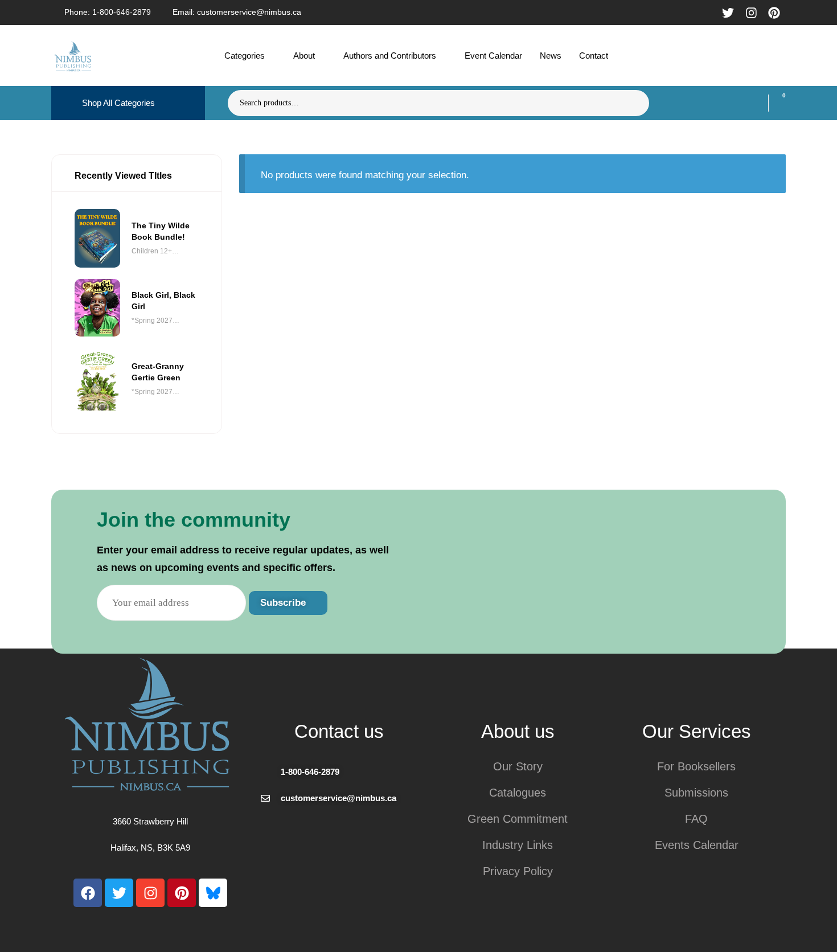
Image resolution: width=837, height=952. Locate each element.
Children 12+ (152, 251)
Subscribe (284, 602)
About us (518, 731)
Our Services (696, 731)
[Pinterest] (181, 893)
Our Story (518, 766)
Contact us (339, 731)
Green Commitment (517, 819)
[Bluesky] (213, 893)
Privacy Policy (518, 871)
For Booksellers (696, 766)
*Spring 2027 (152, 321)
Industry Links (517, 845)
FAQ (696, 819)
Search (633, 103)
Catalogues (517, 792)
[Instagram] (150, 893)
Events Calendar (696, 845)
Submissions (696, 792)
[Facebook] (87, 893)
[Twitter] (119, 893)
